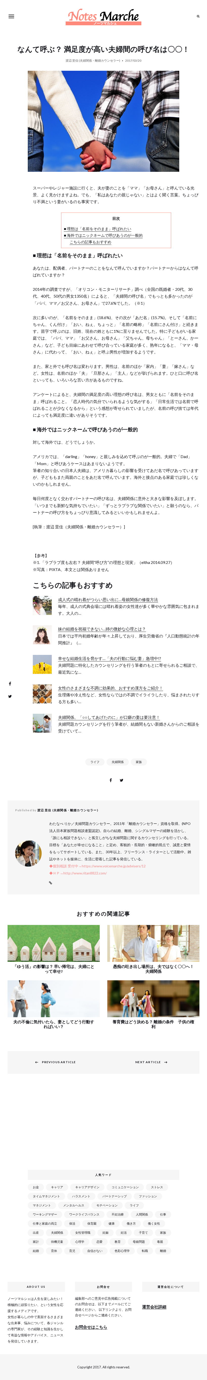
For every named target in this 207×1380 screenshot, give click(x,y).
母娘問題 (139, 1242)
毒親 (160, 1242)
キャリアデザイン (87, 1187)
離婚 (163, 1251)
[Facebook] (10, 683)
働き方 (131, 1223)
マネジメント (42, 1205)
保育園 (91, 1223)
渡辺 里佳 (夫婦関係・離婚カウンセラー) (93, 60)
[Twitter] (10, 696)
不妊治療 (118, 1214)
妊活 (124, 1232)
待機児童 (57, 1242)
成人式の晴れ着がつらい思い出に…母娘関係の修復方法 (108, 599)
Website (50, 883)
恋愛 (99, 1242)
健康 (112, 1223)
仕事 (163, 1214)
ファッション (148, 1196)
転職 (145, 1251)
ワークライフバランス (84, 1214)
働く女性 (154, 1223)
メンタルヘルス (73, 1205)
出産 (36, 1232)
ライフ (94, 762)
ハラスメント (81, 1196)
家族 (139, 762)
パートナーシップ (114, 1196)
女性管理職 (82, 1232)
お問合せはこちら (91, 1326)
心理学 (79, 1242)
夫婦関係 (118, 762)
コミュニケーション (125, 1187)
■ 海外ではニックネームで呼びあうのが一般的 (103, 235)
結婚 (36, 1251)
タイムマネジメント (46, 1196)
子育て (143, 1232)
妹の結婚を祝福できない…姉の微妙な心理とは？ (102, 628)
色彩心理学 (122, 1251)
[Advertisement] (104, 1124)
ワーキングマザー (45, 1214)
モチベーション (107, 1205)
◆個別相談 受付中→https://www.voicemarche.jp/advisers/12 (97, 866)
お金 (36, 1187)
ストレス (157, 1187)
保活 (72, 1223)
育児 (72, 1251)
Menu (11, 16)
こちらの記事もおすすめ (90, 242)
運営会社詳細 (154, 1306)
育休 (54, 1251)
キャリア (57, 1187)
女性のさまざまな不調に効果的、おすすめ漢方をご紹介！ (110, 687)
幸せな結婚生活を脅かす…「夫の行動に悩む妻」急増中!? (109, 658)
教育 (118, 1242)
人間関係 (142, 1214)
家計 (36, 1242)
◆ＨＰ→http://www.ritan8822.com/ (78, 873)
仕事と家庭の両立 (45, 1223)
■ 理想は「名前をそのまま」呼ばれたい (97, 228)
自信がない (94, 1251)
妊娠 (105, 1232)
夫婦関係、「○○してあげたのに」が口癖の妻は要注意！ (109, 717)
